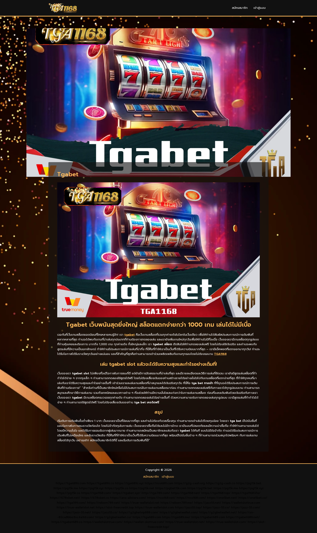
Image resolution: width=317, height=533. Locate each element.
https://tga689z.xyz (129, 483)
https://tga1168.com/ (96, 493)
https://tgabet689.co (67, 522)
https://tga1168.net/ (185, 493)
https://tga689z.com (71, 483)
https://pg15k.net (141, 488)
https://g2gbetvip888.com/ (138, 512)
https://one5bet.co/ (252, 498)
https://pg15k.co (116, 488)
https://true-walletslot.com (154, 507)
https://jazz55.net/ (207, 503)
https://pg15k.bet (248, 483)
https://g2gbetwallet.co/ (113, 517)
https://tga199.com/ (71, 503)
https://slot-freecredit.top (115, 507)
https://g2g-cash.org (189, 483)
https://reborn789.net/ (103, 503)
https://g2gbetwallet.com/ (179, 512)
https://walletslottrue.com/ (103, 522)
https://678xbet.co (95, 498)
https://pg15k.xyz (91, 488)
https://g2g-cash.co (220, 483)
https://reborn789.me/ (177, 503)
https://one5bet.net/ (222, 498)
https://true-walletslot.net (140, 503)
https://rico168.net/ (161, 498)
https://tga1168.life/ (246, 493)
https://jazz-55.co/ (216, 507)
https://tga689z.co (100, 483)
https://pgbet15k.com (170, 488)
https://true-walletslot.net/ (185, 522)
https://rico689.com (159, 483)
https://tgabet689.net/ (243, 517)
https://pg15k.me (66, 488)
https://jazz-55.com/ (245, 507)
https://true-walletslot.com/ (226, 522)
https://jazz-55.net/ (77, 512)
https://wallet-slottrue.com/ (144, 522)
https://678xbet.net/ (65, 498)
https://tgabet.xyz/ (127, 493)
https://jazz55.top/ (188, 507)
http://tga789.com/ (156, 493)
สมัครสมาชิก (240, 8)
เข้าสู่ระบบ (260, 8)
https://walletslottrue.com (241, 503)
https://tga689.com (147, 517)
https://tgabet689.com (208, 517)
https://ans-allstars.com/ (128, 498)
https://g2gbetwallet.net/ (218, 512)
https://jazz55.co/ (105, 512)
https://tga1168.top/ (216, 493)
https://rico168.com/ (191, 498)
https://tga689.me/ (176, 517)
